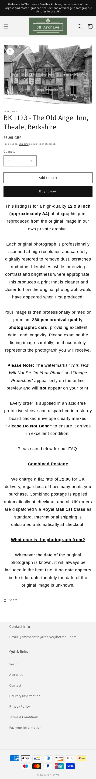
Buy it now (48, 191)
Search (14, 664)
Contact (15, 685)
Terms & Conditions (24, 717)
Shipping (24, 143)
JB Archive (52, 774)
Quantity (9, 152)
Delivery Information (25, 696)
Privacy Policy (19, 706)
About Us (16, 674)
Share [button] (13, 600)
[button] (6, 26)
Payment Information (25, 727)
